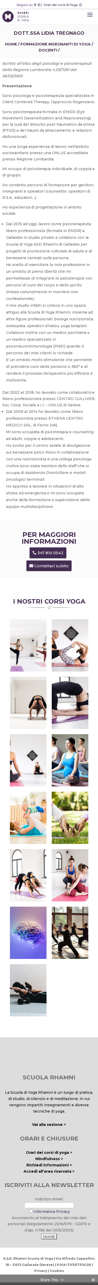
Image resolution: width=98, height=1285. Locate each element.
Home (11, 44)
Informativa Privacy (51, 1211)
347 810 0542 (50, 552)
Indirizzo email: (49, 1199)
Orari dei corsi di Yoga (60, 5)
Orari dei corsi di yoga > (49, 1152)
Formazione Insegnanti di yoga (55, 44)
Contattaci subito (51, 565)
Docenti (48, 50)
